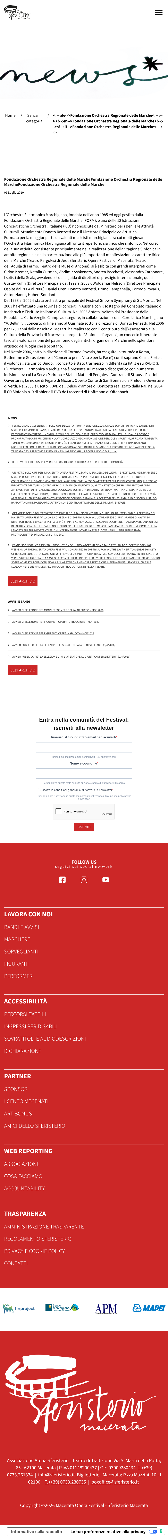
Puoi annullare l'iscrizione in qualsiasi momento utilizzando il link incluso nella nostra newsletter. (84, 797)
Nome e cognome (83, 763)
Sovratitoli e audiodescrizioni (45, 1039)
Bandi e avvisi (21, 927)
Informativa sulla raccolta (36, 1531)
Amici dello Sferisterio (34, 1126)
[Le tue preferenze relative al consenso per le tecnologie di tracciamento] (161, 1531)
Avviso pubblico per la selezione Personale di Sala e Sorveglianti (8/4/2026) (63, 645)
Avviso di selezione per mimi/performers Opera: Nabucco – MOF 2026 (57, 610)
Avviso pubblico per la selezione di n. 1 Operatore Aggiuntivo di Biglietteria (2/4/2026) (71, 657)
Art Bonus (18, 1114)
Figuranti (17, 964)
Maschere (17, 939)
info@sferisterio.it (56, 1474)
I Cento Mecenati (26, 1101)
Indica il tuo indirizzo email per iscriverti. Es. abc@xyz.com (84, 757)
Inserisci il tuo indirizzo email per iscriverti (83, 737)
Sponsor (15, 1089)
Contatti (16, 1263)
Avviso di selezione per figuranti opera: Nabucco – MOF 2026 (53, 633)
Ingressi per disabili (31, 1026)
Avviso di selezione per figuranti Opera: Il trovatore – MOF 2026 (55, 622)
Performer (18, 976)
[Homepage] (18, 12)
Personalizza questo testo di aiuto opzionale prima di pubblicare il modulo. (84, 783)
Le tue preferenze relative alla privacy (108, 1531)
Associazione (22, 1164)
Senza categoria (34, 118)
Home (10, 115)
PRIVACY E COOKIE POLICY (34, 1251)
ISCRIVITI (84, 826)
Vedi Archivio (22, 581)
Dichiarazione (22, 1051)
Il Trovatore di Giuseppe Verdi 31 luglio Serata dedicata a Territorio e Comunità (67, 462)
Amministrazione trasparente (44, 1227)
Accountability (24, 1188)
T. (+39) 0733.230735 (65, 1482)
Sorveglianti (21, 952)
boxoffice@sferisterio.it (115, 1482)
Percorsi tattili (25, 1014)
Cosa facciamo (23, 1176)
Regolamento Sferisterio (38, 1239)
